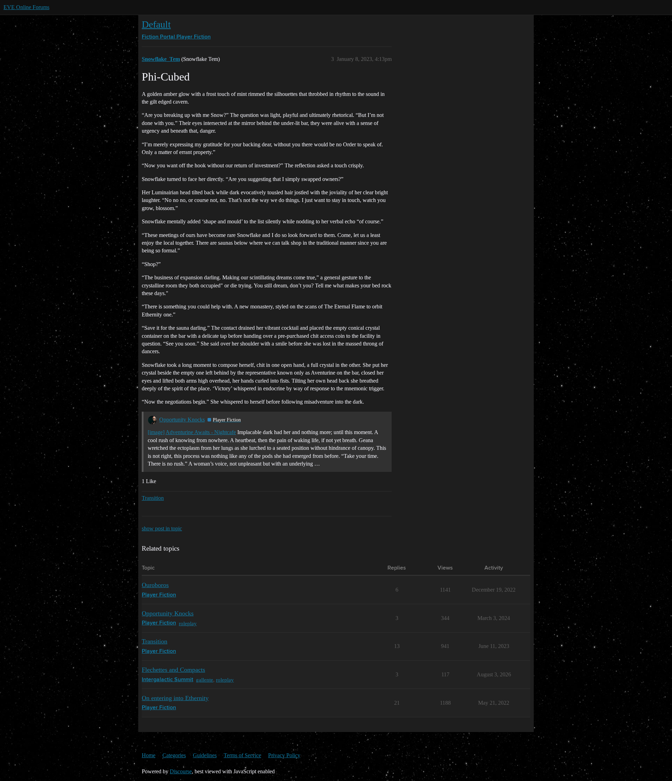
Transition (153, 498)
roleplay (188, 623)
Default (156, 24)
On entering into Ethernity (175, 698)
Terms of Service (242, 755)
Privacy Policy (284, 755)
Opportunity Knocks (182, 420)
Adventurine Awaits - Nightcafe (201, 432)
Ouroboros (155, 584)
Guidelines (205, 755)
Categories (174, 755)
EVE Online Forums (26, 7)
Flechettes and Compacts (173, 669)
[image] (156, 432)
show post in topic (162, 528)
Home (148, 755)
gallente (204, 680)
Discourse (181, 771)
